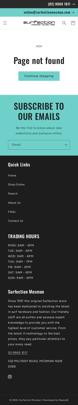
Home (12, 175)
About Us (14, 203)
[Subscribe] (65, 145)
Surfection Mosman (30, 400)
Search (13, 193)
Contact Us (15, 221)
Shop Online (16, 184)
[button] (5, 23)
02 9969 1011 (17, 352)
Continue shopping (39, 76)
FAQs (12, 212)
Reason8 (64, 400)
